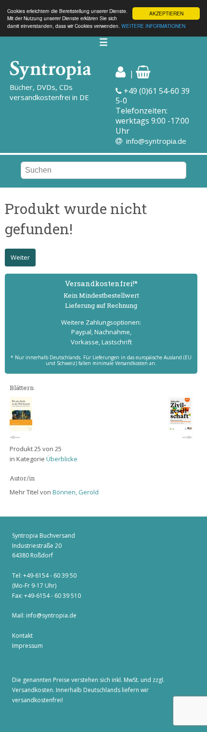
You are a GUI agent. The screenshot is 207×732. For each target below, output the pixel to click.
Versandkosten (32, 690)
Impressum (27, 646)
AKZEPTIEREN (166, 13)
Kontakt (22, 635)
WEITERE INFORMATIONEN (153, 25)
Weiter (20, 257)
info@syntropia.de (156, 141)
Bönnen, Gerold (75, 492)
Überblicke (62, 458)
